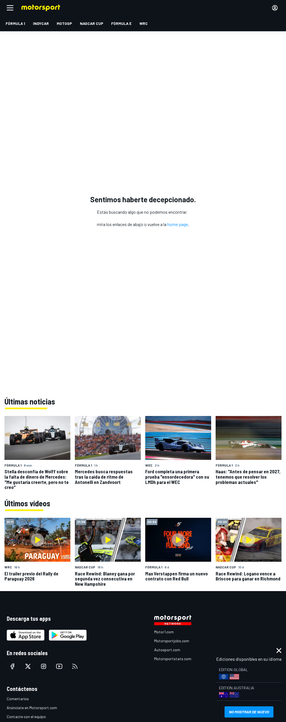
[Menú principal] (10, 7)
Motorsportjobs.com (171, 640)
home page (177, 224)
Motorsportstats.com (172, 658)
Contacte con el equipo (26, 716)
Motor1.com (164, 631)
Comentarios (18, 698)
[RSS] (74, 666)
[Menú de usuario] (274, 7)
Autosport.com (167, 649)
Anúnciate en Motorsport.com (32, 707)
